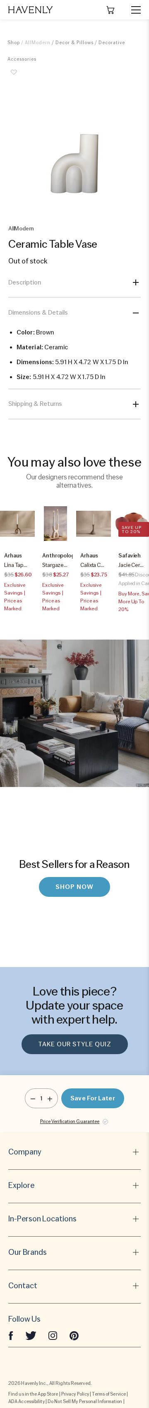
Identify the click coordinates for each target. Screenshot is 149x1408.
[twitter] (30, 1335)
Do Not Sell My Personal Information (85, 1401)
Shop (13, 42)
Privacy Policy (75, 1394)
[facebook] (10, 1335)
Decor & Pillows (74, 42)
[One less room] (33, 1098)
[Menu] (132, 10)
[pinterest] (74, 1335)
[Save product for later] (13, 77)
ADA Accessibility (26, 1401)
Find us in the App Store (33, 1394)
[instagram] (53, 1335)
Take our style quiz (74, 1044)
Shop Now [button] (74, 887)
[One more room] (50, 1098)
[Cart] (110, 10)
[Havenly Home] (30, 9)
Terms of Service (109, 1394)
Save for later (92, 1098)
